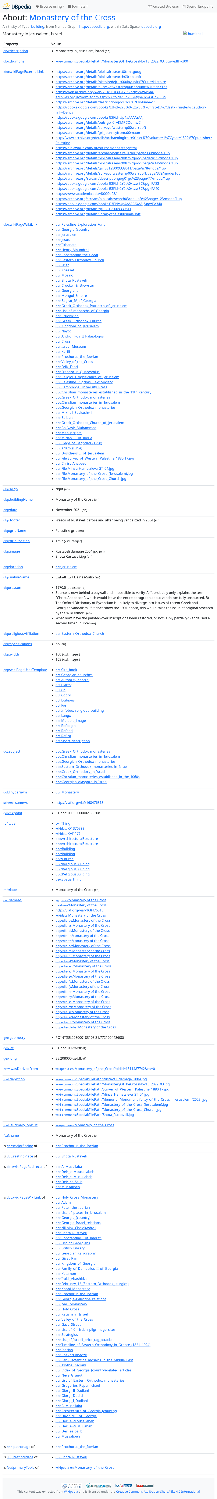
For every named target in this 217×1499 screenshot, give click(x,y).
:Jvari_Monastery (71, 1304)
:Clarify (63, 685)
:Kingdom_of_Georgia (75, 1263)
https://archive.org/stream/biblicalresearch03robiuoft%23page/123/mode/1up (119, 198)
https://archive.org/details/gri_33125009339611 (93, 209)
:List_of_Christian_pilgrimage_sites (85, 1329)
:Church (65, 859)
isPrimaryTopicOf (20, 1125)
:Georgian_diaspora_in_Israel (81, 781)
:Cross (63, 341)
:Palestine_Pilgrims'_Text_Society (84, 382)
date (10, 509)
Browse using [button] (50, 6)
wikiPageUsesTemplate (25, 669)
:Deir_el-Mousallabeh (75, 1171)
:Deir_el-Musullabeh (74, 1176)
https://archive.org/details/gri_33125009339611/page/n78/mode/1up (111, 168)
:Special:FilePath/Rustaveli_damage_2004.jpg (101, 1079)
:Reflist (63, 736)
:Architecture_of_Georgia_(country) (86, 1411)
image (11, 551)
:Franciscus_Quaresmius (78, 372)
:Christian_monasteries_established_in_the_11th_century (103, 392)
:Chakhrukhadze (71, 1355)
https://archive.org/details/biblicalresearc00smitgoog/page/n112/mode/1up (117, 158)
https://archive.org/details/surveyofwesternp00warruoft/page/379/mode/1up (118, 173)
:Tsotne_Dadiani (71, 1365)
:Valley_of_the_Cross (74, 361)
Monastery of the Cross (72, 17)
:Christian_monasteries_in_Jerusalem (88, 402)
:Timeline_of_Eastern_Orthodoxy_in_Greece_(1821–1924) (103, 1344)
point (12, 813)
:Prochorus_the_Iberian (77, 356)
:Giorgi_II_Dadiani (72, 1390)
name (11, 1135)
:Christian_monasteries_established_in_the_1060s (98, 776)
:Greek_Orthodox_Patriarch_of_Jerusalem (91, 305)
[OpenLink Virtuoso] (71, 1485)
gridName (14, 530)
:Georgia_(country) (73, 229)
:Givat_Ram (67, 1258)
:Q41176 (68, 833)
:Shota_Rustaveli (71, 280)
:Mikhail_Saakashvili (74, 412)
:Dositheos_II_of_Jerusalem (80, 453)
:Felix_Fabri (67, 366)
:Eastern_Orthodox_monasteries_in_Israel (92, 766)
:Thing (63, 823)
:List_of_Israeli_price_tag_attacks (84, 1339)
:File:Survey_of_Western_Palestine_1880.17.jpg (95, 458)
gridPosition (16, 541)
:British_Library (70, 1248)
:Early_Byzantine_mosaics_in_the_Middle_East (94, 1360)
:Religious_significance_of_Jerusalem (87, 377)
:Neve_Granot (69, 1375)
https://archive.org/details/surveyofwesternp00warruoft (101, 127)
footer (11, 520)
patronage (18, 1446)
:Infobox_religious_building (80, 710)
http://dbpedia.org (94, 26)
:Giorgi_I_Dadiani (72, 1400)
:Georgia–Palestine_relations (81, 1299)
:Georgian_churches (74, 674)
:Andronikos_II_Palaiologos (80, 336)
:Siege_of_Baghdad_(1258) (79, 443)
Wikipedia (71, 1491)
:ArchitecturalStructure (77, 838)
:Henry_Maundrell (72, 249)
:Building (65, 848)
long (10, 1058)
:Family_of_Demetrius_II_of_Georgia (87, 1268)
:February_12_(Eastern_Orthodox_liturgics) (92, 1283)
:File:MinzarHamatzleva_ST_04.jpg (85, 468)
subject (11, 751)
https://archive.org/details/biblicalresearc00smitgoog (98, 71)
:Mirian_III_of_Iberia (74, 438)
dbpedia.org (151, 26)
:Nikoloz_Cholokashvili (76, 1227)
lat (8, 1048)
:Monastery (67, 792)
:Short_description (73, 741)
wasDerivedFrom (20, 1068)
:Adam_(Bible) (69, 448)
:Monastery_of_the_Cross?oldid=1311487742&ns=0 (105, 1068)
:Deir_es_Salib (69, 1181)
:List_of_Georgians (73, 1243)
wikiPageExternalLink (23, 71)
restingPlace (20, 1156)
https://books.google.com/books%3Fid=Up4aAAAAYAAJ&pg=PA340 (109, 203)
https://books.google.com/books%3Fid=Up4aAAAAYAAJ (99, 117)
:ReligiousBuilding (73, 864)
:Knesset (65, 270)
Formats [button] (78, 6)
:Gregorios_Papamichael (78, 1385)
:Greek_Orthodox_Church (79, 321)
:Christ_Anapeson (72, 463)
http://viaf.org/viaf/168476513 (79, 802)
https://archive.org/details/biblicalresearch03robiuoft (98, 76)
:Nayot (63, 331)
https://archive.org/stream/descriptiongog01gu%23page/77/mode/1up (113, 178)
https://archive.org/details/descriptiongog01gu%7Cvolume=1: (105, 102)
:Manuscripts (69, 433)
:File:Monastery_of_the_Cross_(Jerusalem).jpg (94, 473)
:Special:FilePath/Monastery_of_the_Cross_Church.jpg (108, 1109)
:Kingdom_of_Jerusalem (77, 326)
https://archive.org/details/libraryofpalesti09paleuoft (98, 214)
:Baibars (65, 417)
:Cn (60, 690)
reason (12, 587)
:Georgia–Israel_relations (78, 1222)
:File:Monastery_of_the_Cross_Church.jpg (91, 478)
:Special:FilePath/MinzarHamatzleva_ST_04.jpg (102, 1094)
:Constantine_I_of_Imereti (79, 1238)
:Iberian (64, 1350)
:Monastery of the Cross (81, 900)
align (10, 489)
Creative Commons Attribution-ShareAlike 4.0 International (158, 1491)
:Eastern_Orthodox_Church (80, 260)
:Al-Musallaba (69, 1166)
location (13, 566)
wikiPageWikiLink (20, 224)
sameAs (15, 802)
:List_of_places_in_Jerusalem (81, 1212)
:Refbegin (66, 725)
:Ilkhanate (66, 244)
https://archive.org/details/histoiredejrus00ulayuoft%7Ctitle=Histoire (111, 81)
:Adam (63, 1202)
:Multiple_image (71, 720)
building (37, 26)
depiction (14, 1079)
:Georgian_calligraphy (76, 1253)
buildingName (18, 499)
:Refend (64, 730)
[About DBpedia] (17, 6)
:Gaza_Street (68, 1324)
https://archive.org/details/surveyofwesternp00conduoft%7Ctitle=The (111, 87)
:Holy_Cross (67, 1309)
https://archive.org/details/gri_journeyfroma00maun (98, 132)
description (15, 51)
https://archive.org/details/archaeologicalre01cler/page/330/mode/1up (113, 153)
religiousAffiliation (21, 633)
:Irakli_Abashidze (72, 1278)
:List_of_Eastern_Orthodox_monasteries (90, 1380)
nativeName (16, 577)
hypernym (15, 792)
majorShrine (20, 1145)
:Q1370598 (70, 828)
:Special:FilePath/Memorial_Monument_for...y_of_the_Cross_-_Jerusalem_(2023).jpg (131, 1099)
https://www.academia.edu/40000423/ (86, 193)
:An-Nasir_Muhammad (76, 427)
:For (61, 705)
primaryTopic (20, 1467)
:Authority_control (72, 680)
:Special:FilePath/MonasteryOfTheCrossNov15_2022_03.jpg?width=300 (122, 61)
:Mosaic (64, 275)
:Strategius (67, 1334)
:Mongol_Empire (71, 295)
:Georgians (67, 290)
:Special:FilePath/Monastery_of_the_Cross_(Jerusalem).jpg (112, 1104)
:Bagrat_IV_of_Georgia (76, 300)
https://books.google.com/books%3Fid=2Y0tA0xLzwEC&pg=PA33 (107, 183)
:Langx (63, 715)
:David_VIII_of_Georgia (76, 1416)
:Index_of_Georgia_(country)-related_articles (93, 1370)
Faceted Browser (165, 6)
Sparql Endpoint (199, 6)
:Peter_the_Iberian (73, 1207)
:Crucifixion (67, 316)
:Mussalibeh (68, 1187)
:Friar (62, 265)
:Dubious (65, 700)
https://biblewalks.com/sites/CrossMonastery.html (96, 148)
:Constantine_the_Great (77, 255)
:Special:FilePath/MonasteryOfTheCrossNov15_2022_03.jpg (113, 1084)
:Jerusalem (66, 234)
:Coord (63, 695)
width (11, 654)
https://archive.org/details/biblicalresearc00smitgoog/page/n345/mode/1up (117, 163)
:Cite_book (66, 669)
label (10, 889)
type (9, 823)
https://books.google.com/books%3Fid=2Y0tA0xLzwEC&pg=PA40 (107, 188)
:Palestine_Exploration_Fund (81, 224)
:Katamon (66, 1273)
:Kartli (63, 351)
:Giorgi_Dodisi (69, 1395)
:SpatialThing (69, 879)
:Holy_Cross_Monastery (77, 1197)
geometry (14, 1037)
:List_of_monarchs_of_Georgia (82, 310)
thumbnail (14, 61)
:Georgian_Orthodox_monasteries (85, 407)
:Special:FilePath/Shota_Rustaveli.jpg (95, 1114)
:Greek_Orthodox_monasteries (83, 397)
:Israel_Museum (71, 346)
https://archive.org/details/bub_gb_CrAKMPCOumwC (98, 122)
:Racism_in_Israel (72, 1314)
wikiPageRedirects (25, 1166)
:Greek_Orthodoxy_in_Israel (80, 771)
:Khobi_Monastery (73, 1288)
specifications (17, 644)
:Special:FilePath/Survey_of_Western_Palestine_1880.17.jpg (112, 1089)
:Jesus (63, 239)
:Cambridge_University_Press (81, 387)
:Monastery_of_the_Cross (85, 1125)
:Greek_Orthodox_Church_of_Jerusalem (90, 422)
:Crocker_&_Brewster (75, 285)
